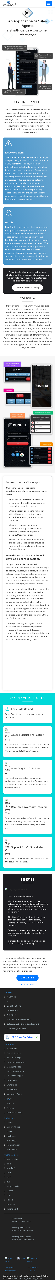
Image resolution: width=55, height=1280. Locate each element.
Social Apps (12, 1089)
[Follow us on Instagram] (27, 1251)
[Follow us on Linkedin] (19, 1251)
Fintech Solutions (14, 1053)
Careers (31, 1270)
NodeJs (10, 1199)
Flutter (10, 1190)
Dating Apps (12, 1080)
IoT (8, 1001)
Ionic (9, 1163)
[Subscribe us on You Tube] (34, 1251)
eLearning (11, 1140)
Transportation (13, 1145)
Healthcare (11, 1136)
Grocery (10, 1103)
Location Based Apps (16, 1062)
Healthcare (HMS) (14, 1112)
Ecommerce (12, 1149)
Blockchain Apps (14, 1057)
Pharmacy (11, 1108)
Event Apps (12, 1084)
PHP (9, 1195)
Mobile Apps (12, 1010)
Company (9, 1267)
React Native (12, 1159)
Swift (9, 1172)
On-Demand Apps (15, 1075)
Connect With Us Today (27, 287)
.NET (9, 1177)
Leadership (33, 1267)
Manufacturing (13, 1126)
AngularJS (11, 1168)
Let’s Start (27, 977)
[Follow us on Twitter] (12, 1251)
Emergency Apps (14, 1094)
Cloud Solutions (14, 1006)
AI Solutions (12, 1048)
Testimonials (10, 1270)
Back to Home (27, 983)
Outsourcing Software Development (23, 1024)
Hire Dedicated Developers (19, 1019)
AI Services (11, 996)
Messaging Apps (14, 1066)
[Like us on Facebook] (5, 1251)
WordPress (11, 1204)
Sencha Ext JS (12, 1209)
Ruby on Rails (13, 1186)
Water (9, 1131)
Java (8, 1181)
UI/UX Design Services (16, 1028)
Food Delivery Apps (15, 1071)
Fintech (10, 1122)
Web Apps (11, 1014)
